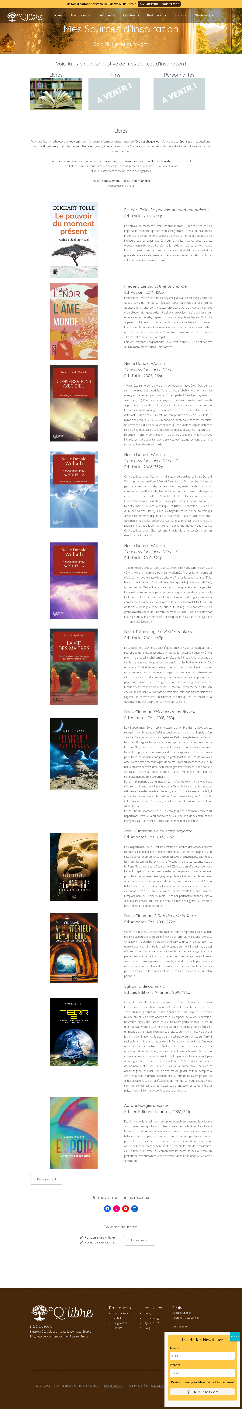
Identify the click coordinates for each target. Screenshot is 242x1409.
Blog (147, 1313)
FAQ (147, 1328)
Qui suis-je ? (152, 1323)
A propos (180, 15)
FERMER (235, 1336)
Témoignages (153, 1318)
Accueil (58, 15)
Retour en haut (46, 1179)
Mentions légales (113, 1385)
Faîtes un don (139, 1240)
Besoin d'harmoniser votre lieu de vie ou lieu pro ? (120, 4)
